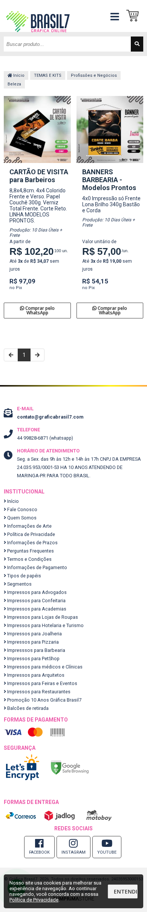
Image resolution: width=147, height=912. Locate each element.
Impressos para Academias (36, 609)
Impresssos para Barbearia (35, 650)
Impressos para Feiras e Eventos (41, 683)
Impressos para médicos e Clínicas (44, 667)
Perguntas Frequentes (30, 551)
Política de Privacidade (30, 534)
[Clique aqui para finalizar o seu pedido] (134, 16)
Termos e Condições (29, 559)
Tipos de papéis (23, 576)
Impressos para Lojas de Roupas (42, 617)
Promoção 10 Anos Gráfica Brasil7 (43, 700)
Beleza (14, 84)
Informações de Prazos (32, 542)
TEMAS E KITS (47, 75)
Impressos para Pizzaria (32, 642)
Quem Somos (21, 518)
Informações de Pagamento (36, 567)
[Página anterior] (11, 355)
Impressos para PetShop (33, 658)
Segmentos (19, 584)
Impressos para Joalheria (34, 633)
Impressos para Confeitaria (36, 600)
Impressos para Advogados (36, 592)
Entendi (125, 891)
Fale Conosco (21, 509)
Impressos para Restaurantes (38, 691)
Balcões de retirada (27, 708)
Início (18, 75)
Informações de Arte (29, 526)
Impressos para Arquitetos (35, 675)
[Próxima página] (37, 355)
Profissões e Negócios (94, 75)
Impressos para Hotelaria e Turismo (45, 625)
